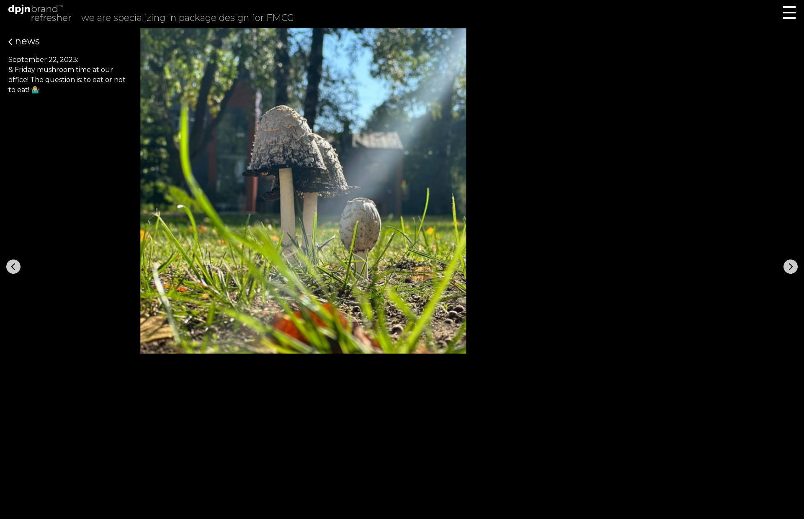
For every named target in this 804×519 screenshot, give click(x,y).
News (26, 41)
